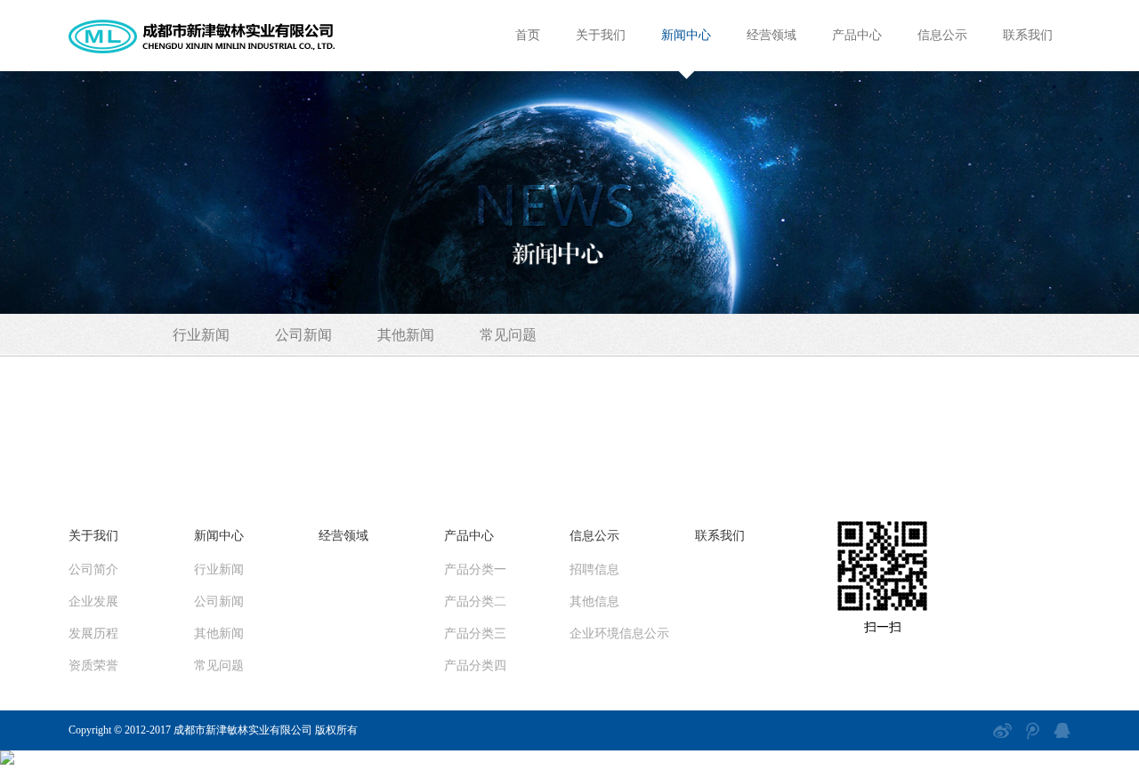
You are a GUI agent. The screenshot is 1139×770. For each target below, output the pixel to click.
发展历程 (93, 633)
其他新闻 (405, 334)
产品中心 (857, 35)
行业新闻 (201, 334)
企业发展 (93, 601)
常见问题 (508, 334)
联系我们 (1028, 35)
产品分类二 (475, 601)
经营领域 (771, 35)
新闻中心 (686, 35)
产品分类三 (475, 633)
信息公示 (942, 35)
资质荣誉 (93, 665)
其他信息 (594, 601)
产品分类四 (475, 665)
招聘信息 (594, 569)
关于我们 (601, 35)
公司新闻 (303, 334)
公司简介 (93, 569)
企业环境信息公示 (619, 633)
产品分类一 (475, 569)
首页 (527, 35)
